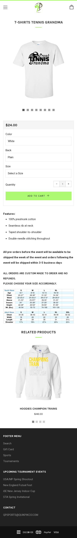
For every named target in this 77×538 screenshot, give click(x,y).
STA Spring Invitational (16, 497)
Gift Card (8, 449)
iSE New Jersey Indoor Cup (19, 491)
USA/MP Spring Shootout (18, 479)
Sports (7, 455)
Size (8, 166)
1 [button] (33, 422)
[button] (23, 110)
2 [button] (37, 422)
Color (9, 134)
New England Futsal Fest (17, 485)
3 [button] (40, 422)
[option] (38, 69)
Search (7, 443)
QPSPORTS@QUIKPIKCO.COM (20, 515)
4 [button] (44, 422)
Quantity (10, 184)
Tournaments (11, 461)
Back (8, 150)
